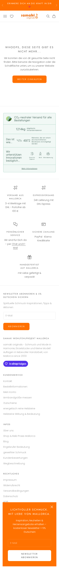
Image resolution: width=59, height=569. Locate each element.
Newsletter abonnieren (29, 555)
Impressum (10, 480)
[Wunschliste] (11, 16)
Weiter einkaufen (29, 79)
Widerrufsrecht (11, 485)
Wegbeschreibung (14, 463)
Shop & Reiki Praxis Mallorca (19, 436)
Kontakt (7, 381)
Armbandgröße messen (17, 397)
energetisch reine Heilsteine (19, 408)
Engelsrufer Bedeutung (16, 447)
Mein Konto (9, 392)
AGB (5, 501)
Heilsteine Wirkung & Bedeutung (21, 414)
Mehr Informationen (29, 168)
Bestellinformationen (15, 386)
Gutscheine (10, 403)
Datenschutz (10, 496)
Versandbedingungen (16, 490)
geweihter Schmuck (14, 452)
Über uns (8, 430)
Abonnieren (16, 326)
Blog (6, 441)
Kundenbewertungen (15, 458)
